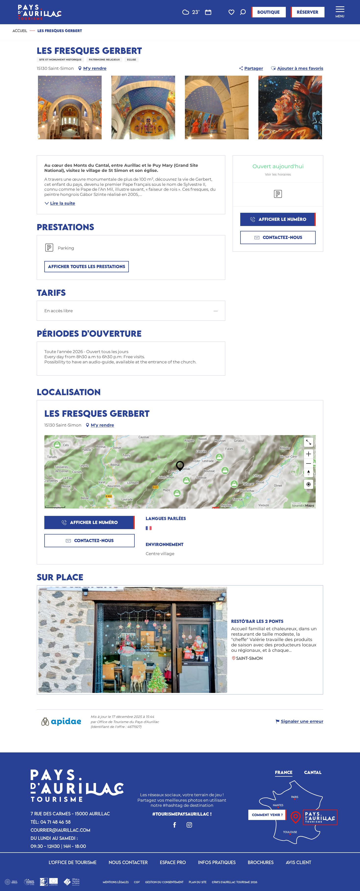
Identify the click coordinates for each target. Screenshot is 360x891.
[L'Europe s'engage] (29, 881)
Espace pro (173, 862)
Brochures (261, 862)
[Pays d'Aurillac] (39, 12)
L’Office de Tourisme (72, 862)
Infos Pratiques (217, 862)
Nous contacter (128, 862)
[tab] (283, 771)
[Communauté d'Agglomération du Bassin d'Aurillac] (11, 881)
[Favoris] (232, 12)
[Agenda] (208, 12)
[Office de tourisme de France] (71, 881)
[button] (243, 12)
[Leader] (49, 881)
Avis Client (298, 862)
